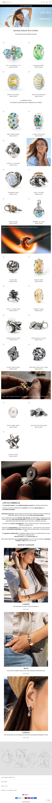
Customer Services (8, 777)
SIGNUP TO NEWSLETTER (9, 790)
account (4, 781)
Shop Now (26, 609)
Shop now (26, 737)
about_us (4, 786)
